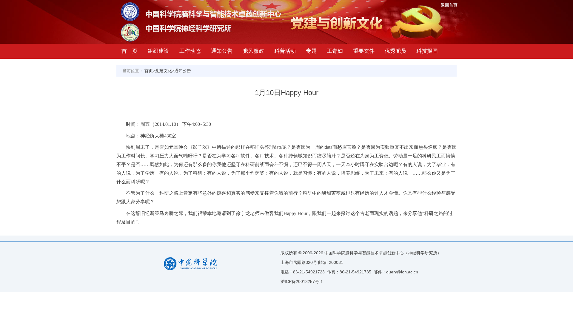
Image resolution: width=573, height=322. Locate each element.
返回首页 (449, 5)
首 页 (129, 51)
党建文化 (163, 70)
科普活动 (285, 51)
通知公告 (221, 51)
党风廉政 (253, 51)
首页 (148, 70)
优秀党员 (395, 51)
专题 (311, 51)
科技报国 (427, 51)
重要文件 (364, 51)
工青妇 (335, 51)
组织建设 (158, 51)
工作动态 (190, 51)
